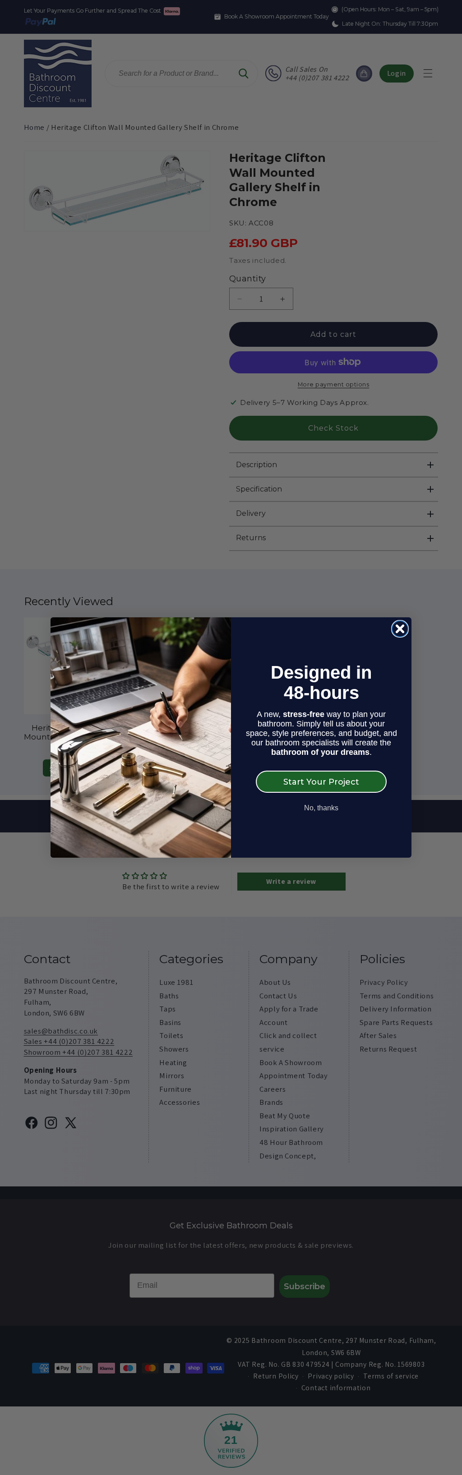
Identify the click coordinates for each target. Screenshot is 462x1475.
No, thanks (321, 808)
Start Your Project (321, 782)
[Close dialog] (400, 629)
